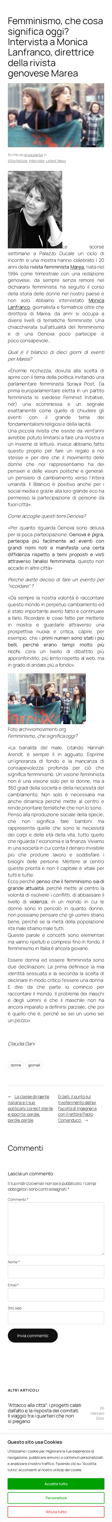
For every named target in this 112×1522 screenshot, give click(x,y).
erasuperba (33, 154)
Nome (14, 1261)
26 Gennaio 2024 (97, 1413)
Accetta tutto (56, 1483)
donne (16, 1065)
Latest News (56, 160)
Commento (18, 1199)
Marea (77, 266)
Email (13, 1284)
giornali (34, 1065)
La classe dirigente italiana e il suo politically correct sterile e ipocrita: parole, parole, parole (30, 1108)
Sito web (15, 1307)
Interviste (36, 160)
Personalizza (56, 1497)
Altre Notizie (17, 160)
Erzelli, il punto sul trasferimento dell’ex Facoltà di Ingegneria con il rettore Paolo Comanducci (77, 1108)
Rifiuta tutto (56, 1511)
